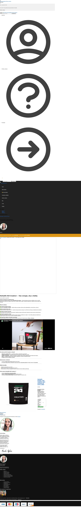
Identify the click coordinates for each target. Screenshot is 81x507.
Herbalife (4, 237)
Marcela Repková (3, 412)
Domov (1, 237)
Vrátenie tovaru (6, 473)
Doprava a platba (6, 472)
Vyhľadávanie (14, 13)
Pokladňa (3, 122)
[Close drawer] (0, 3)
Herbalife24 (43, 409)
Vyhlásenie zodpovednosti (8, 476)
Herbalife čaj (6, 483)
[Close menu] (0, 0)
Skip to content (8, 1)
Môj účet (3, 15)
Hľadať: (1, 13)
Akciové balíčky (6, 481)
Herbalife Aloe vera (7, 484)
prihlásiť (19, 416)
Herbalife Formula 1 (7, 482)
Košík (3, 211)
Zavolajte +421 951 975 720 (4, 216)
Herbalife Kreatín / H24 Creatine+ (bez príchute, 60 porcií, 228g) (41, 382)
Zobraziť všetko (6, 487)
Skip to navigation (3, 1)
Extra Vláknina (6, 485)
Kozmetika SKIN (6, 486)
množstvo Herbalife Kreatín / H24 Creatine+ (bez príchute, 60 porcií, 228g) (39, 402)
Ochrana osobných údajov (8, 475)
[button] (1, 232)
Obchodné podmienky (7, 474)
